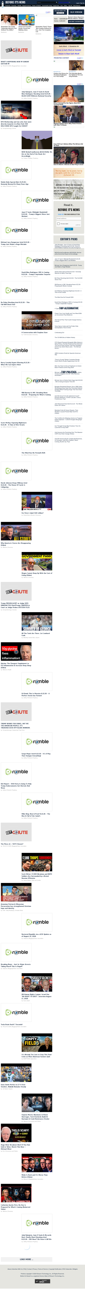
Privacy (35, 1269)
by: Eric (3, 1151)
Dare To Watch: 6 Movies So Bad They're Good (68, 164)
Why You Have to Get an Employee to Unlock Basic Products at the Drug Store (68, 366)
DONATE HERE (60, 13)
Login (77, 3)
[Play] (69, 34)
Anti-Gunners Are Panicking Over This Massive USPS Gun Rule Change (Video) (68, 433)
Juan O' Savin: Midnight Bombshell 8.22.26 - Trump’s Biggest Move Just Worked (36, 214)
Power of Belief (36, 5)
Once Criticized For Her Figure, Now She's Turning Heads (67, 103)
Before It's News (15, 2)
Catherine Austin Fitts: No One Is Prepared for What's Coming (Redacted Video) (15, 1207)
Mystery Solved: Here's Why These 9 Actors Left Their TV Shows (67, 124)
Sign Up (82, 3)
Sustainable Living (47, 5)
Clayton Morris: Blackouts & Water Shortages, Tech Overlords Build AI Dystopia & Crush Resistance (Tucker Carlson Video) (35, 1118)
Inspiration (56, 5)
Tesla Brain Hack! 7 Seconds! (11, 1024)
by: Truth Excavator (27, 334)
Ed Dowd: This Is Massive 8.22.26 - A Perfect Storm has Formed (36, 695)
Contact (29, 1269)
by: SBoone (4, 547)
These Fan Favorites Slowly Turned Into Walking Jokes (24, 28)
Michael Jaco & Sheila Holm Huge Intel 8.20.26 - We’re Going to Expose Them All (69, 381)
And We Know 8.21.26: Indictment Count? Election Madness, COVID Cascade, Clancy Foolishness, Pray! (68, 397)
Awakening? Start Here (18, 730)
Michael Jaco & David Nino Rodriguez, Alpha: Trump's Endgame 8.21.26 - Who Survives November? (68, 374)
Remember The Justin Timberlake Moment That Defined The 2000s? (9, 28)
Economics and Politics (35, 1121)
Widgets (75, 1269)
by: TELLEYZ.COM (6, 66)
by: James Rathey (26, 880)
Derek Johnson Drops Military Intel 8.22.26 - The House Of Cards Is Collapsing (14, 485)
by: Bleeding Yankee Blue (28, 637)
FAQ (24, 1269)
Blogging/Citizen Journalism (19, 66)
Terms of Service (43, 1269)
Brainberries (4, 32)
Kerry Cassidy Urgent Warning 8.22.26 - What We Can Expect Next (16, 364)
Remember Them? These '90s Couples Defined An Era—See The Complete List (44, 29)
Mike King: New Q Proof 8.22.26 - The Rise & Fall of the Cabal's (36, 815)
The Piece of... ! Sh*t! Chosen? (12, 844)
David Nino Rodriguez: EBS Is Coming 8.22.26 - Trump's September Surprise (36, 273)
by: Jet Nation (4, 1089)
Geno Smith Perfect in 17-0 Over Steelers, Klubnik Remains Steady (13, 1086)
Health (19, 5)
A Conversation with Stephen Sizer (35, 332)
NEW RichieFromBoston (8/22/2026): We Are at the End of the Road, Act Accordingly (37, 154)
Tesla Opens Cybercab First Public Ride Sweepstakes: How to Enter (66, 326)
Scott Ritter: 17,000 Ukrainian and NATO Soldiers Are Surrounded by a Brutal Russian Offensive (37, 876)
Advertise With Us (17, 1269)
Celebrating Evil (59, 332)
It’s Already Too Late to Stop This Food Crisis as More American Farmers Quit (36, 1056)
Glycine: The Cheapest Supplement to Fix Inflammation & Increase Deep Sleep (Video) (16, 665)
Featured (7, 5)
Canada (14, 609)
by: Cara (24, 1000)
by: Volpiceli (25, 938)
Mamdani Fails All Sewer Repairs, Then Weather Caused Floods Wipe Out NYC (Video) (66, 412)
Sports (37, 637)
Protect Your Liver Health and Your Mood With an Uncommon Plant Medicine (68, 314)
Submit (69, 229)
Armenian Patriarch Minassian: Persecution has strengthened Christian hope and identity (16, 906)
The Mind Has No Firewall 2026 (33, 453)
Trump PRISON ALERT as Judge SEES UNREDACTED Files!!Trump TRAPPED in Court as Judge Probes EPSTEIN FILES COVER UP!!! (15, 606)
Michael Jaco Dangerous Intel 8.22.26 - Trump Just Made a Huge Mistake (16, 243)
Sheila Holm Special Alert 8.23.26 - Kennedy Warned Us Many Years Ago (14, 183)
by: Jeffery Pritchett (27, 98)
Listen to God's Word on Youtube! (69, 50)
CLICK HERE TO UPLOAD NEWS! (76, 21)
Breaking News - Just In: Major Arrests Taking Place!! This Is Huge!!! (16, 965)
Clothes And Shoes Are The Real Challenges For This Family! (61, 75)
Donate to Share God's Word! (69, 54)
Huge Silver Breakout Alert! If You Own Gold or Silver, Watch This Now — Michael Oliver (15, 1147)
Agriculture (34, 1058)
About (9, 1269)
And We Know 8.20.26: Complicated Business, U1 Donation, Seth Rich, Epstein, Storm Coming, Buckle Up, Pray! (68, 440)
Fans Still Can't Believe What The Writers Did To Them (68, 144)
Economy (14, 5)
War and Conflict (36, 880)
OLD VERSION (76, 12)
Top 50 (70, 5)
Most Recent (76, 5)
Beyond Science (26, 5)
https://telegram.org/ (76, 188)
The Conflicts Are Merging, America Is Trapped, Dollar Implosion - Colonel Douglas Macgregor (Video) (68, 419)
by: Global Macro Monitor (28, 515)
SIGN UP (61, 214)
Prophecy (35, 98)
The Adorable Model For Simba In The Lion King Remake (76, 75)
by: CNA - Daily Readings (7, 910)
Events (14, 128)
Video (65, 5)
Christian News (19, 910)
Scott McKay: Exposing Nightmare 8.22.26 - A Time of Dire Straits (14, 424)
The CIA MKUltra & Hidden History (65, 337)
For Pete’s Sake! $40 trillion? (33, 513)
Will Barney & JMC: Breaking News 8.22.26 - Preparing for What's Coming (36, 394)
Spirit (28, 1000)
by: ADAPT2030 (26, 1058)
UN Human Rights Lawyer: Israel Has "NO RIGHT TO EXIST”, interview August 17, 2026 (36, 996)
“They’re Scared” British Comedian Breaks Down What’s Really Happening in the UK (67, 360)
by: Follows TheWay (27, 158)
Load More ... (26, 1259)
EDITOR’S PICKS (68, 239)
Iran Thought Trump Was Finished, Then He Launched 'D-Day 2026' (67, 426)
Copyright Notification (55, 1269)
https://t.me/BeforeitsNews (62, 194)
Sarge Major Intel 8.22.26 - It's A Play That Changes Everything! (36, 755)
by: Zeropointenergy (6, 128)
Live (62, 5)
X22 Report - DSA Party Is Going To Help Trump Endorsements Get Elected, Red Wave (16, 786)
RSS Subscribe (67, 1269)
